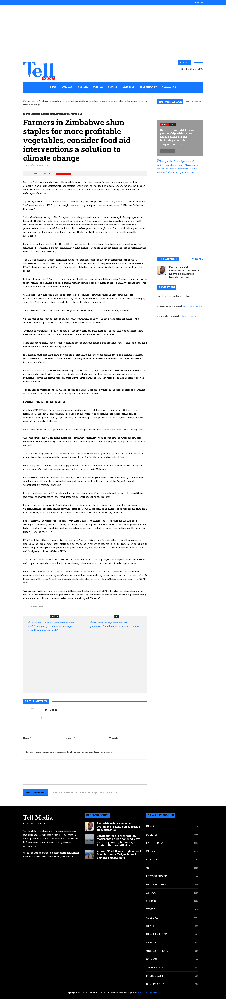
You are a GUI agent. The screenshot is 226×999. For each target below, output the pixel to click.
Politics (152, 834)
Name (27, 737)
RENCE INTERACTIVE (148, 992)
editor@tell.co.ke (192, 305)
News (172, 124)
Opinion (151, 959)
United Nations (69, 114)
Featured (164, 124)
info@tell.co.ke (188, 315)
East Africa (154, 842)
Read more (167, 151)
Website (113, 737)
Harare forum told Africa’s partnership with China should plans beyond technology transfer (177, 135)
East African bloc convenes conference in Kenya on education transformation (184, 272)
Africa (26, 114)
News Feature (55, 114)
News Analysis (157, 934)
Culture (152, 917)
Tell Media (38, 817)
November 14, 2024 (34, 165)
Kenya (150, 851)
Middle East (154, 975)
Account (198, 2)
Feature (152, 942)
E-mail (70, 737)
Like (35, 173)
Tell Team (51, 709)
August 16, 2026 (169, 144)
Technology (154, 967)
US (79, 114)
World (150, 909)
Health (44, 114)
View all (197, 101)
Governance (155, 984)
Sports (151, 901)
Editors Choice (156, 876)
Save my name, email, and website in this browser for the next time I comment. (69, 751)
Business (35, 114)
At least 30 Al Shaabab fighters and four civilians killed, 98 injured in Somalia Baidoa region (119, 854)
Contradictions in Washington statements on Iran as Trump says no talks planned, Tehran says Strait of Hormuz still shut (118, 840)
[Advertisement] (113, 32)
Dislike (46, 173)
